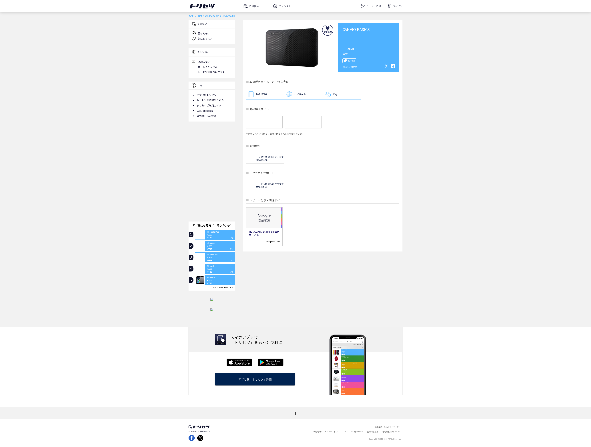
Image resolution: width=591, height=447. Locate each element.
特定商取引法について (391, 431)
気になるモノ (205, 38)
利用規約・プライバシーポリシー (327, 431)
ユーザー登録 (373, 6)
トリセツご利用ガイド (209, 105)
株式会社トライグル (392, 426)
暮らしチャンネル (207, 67)
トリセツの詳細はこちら (210, 100)
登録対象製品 (372, 431)
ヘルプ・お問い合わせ (354, 431)
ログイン (397, 6)
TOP (191, 16)
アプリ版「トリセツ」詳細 (255, 379)
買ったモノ (204, 33)
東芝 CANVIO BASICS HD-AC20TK (216, 16)
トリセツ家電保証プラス (211, 72)
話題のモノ (204, 61)
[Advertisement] (212, 148)
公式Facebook (205, 110)
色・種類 (351, 61)
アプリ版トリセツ (206, 95)
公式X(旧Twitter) (206, 116)
